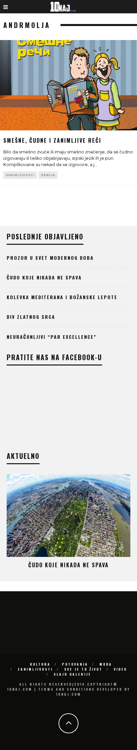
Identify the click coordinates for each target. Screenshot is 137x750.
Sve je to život (83, 669)
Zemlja (48, 175)
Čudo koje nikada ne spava (44, 277)
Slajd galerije (72, 674)
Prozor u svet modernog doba (50, 257)
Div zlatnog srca (31, 316)
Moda (105, 664)
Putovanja (75, 664)
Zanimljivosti (20, 175)
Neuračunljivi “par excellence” (51, 336)
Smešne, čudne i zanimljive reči (52, 140)
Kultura (40, 664)
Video (120, 669)
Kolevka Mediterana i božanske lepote (62, 296)
